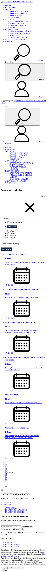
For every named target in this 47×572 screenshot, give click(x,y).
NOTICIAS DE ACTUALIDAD (21, 21)
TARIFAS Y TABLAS (18, 25)
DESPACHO (10, 7)
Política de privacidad (12, 544)
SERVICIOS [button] (9, 9)
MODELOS (14, 27)
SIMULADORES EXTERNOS (21, 33)
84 (6, 468)
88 (6, 476)
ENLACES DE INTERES (19, 37)
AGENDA (13, 35)
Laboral (12, 231)
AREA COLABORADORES (15, 39)
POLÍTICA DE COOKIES (14, 512)
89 (6, 478)
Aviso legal (9, 542)
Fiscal (11, 233)
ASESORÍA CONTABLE (19, 11)
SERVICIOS (14, 17)
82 (6, 464)
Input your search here (10, 244)
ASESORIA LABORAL (18, 13)
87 (6, 474)
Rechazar (20, 568)
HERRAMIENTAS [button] (12, 29)
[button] (24, 60)
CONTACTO (10, 41)
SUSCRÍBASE (6, 502)
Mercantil (12, 235)
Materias (6, 218)
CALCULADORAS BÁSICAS (21, 31)
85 (6, 470)
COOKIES (4, 570)
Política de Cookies (12, 546)
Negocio (12, 238)
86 (9, 472)
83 (6, 466)
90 (6, 480)
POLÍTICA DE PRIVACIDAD (16, 510)
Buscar (7, 62)
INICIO (8, 6)
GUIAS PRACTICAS (17, 23)
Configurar (12, 568)
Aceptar (4, 568)
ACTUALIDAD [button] (11, 19)
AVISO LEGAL (11, 508)
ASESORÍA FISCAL (17, 15)
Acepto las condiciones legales (13, 529)
